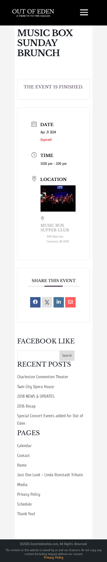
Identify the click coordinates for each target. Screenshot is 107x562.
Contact (23, 455)
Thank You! (26, 513)
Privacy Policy (28, 494)
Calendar (24, 445)
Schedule (24, 504)
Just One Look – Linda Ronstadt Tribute (50, 474)
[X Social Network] (47, 302)
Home (21, 465)
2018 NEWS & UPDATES (36, 396)
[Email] (70, 302)
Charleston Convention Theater (42, 376)
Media (22, 484)
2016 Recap (26, 406)
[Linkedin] (59, 302)
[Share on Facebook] (35, 302)
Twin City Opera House (35, 386)
